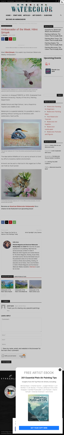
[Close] (60, 369)
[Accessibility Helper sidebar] (62, 2)
